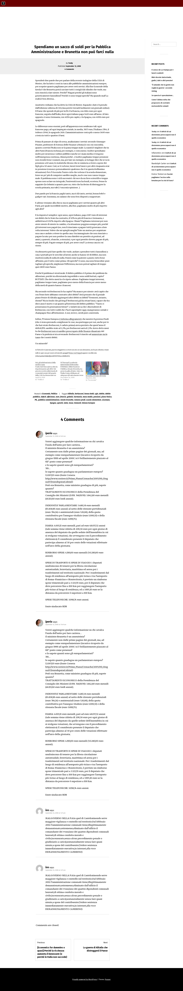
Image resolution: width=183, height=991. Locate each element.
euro (57, 397)
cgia (96, 394)
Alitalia (71, 394)
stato (66, 403)
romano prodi (79, 400)
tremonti (77, 403)
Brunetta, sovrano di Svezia (96, 376)
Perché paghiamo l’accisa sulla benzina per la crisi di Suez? (163, 177)
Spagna (53, 403)
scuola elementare (93, 400)
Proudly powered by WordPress (84, 979)
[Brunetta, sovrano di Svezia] (97, 368)
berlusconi (79, 394)
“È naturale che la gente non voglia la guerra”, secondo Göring (163, 88)
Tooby (70, 63)
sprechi (60, 403)
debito (101, 394)
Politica (54, 394)
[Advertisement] (91, 23)
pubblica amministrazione (49, 400)
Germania (78, 397)
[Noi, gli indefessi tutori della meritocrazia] (47, 371)
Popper (108, 979)
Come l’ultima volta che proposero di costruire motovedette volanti (161, 103)
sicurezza (106, 400)
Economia (46, 394)
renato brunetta (66, 400)
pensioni (97, 397)
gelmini (70, 397)
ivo (47, 810)
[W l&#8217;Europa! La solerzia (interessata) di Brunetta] (73, 371)
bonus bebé (89, 394)
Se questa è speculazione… (163, 95)
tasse (71, 403)
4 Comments (69, 69)
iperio (48, 433)
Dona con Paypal (75, 353)
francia (63, 397)
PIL (36, 400)
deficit (43, 397)
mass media (88, 397)
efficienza (51, 397)
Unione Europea (88, 403)
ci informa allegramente (70, 319)
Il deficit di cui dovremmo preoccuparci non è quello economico (164, 135)
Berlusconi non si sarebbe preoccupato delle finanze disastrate (71, 331)
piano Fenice (106, 397)
